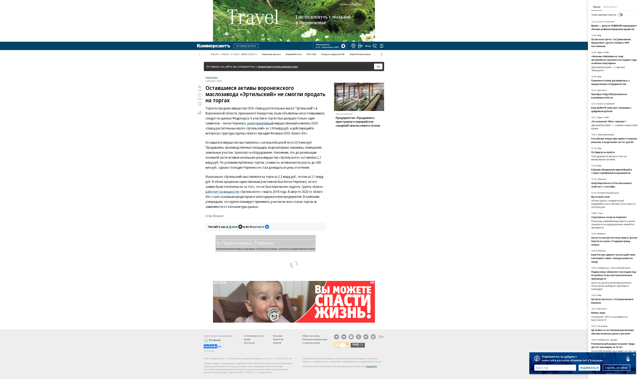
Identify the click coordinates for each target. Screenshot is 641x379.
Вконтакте (257, 227)
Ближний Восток (294, 54)
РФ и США (311, 54)
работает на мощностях (222, 192)
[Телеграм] (336, 336)
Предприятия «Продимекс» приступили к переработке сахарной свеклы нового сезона (358, 121)
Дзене (233, 227)
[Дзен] (351, 336)
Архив (247, 339)
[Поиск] (374, 45)
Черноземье (211, 77)
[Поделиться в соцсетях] (200, 113)
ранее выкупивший (260, 123)
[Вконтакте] (343, 336)
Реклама (277, 335)
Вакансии (278, 339)
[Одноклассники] (358, 336)
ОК (378, 66)
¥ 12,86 (234, 54)
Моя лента (610, 7)
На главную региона (246, 45)
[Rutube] (365, 336)
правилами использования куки (278, 66)
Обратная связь (311, 335)
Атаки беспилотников (360, 54)
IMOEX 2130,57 (248, 54)
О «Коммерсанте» (254, 335)
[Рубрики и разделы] (381, 45)
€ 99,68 (224, 54)
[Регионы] (353, 45)
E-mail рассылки (311, 342)
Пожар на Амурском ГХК (333, 54)
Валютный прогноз (271, 54)
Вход (368, 45)
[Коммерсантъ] (213, 46)
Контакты (249, 342)
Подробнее (371, 366)
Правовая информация (315, 339)
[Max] (373, 336)
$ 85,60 (214, 54)
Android (277, 342)
